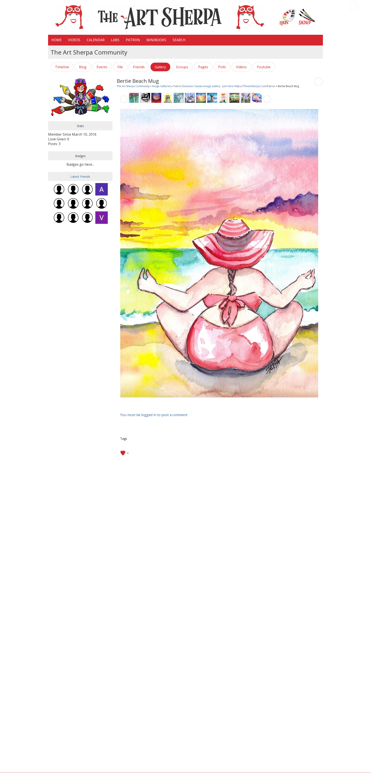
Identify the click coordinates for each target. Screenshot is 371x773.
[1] (213, 401)
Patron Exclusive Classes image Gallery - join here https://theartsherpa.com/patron (224, 86)
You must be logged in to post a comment (153, 414)
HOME (56, 40)
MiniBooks (156, 40)
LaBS (115, 40)
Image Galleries (161, 86)
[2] (214, 401)
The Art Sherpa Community (133, 86)
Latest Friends (80, 176)
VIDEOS (74, 40)
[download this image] (318, 81)
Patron (133, 40)
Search (179, 40)
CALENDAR (96, 40)
